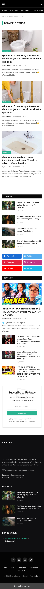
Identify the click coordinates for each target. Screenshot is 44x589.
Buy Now (22, 570)
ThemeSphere (34, 576)
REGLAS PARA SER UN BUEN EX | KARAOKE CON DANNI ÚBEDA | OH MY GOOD (21, 311)
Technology (34, 567)
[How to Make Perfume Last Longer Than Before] (8, 231)
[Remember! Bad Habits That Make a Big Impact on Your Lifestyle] (8, 205)
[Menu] (3, 3)
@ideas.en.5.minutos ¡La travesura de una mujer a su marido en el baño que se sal (21, 58)
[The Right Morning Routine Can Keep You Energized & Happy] (8, 219)
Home (4, 10)
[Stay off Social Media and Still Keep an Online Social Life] (8, 244)
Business (25, 10)
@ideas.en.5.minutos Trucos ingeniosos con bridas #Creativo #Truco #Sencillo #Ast (19, 160)
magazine (6, 51)
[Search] (40, 3)
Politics (14, 10)
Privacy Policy (22, 421)
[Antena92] (23, 3)
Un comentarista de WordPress (16, 538)
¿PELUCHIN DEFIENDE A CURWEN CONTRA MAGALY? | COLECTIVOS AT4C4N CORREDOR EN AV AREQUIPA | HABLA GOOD (28, 371)
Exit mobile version (22, 586)
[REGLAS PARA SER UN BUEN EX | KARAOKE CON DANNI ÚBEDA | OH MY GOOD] (22, 294)
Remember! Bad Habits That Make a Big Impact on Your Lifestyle (28, 205)
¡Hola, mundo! (10, 541)
